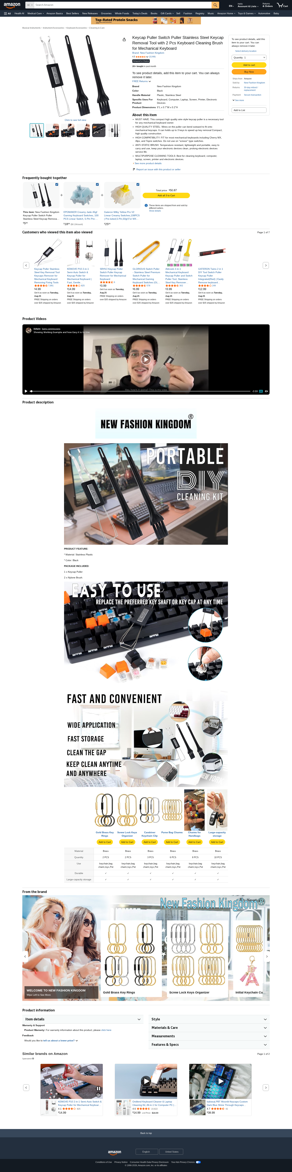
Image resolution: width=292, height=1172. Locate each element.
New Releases (90, 13)
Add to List (239, 110)
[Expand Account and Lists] (258, 6)
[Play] (25, 391)
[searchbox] (123, 5)
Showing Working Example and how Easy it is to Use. (62, 332)
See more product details (148, 163)
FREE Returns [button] (140, 81)
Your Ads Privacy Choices (183, 1162)
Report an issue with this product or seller (158, 169)
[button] (7, 13)
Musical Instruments (31, 28)
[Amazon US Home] (114, 1153)
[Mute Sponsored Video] (98, 1095)
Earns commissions (51, 328)
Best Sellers (72, 13)
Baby (276, 13)
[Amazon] (12, 5)
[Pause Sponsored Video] (98, 1089)
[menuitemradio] (261, 391)
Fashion (188, 13)
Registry (200, 13)
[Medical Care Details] (43, 13)
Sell (178, 13)
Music (211, 13)
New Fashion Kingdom (254, 83)
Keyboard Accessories (76, 28)
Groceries (106, 13)
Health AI (19, 13)
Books (154, 13)
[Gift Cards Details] (173, 13)
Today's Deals (139, 13)
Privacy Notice (121, 1162)
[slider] (140, 391)
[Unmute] (266, 391)
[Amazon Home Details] (234, 13)
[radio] (36, 130)
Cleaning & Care (97, 28)
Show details (155, 211)
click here (106, 1030)
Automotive (264, 13)
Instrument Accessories (53, 28)
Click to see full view (75, 120)
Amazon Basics (54, 13)
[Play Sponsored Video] (146, 1081)
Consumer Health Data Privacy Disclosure (149, 1162)
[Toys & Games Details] (255, 13)
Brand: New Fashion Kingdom (148, 52)
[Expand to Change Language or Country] (233, 6)
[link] (82, 195)
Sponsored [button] (27, 1058)
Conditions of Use (103, 1162)
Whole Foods (122, 13)
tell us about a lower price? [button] (59, 1040)
